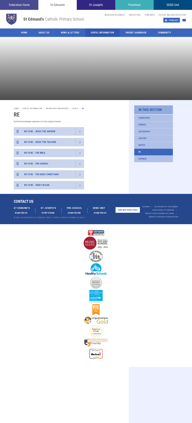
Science (142, 159)
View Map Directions (128, 210)
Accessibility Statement (166, 207)
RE (139, 152)
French (142, 125)
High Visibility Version (163, 210)
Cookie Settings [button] (166, 213)
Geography (144, 131)
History (142, 138)
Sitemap (146, 207)
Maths (141, 145)
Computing (144, 118)
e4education (172, 217)
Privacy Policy (152, 213)
